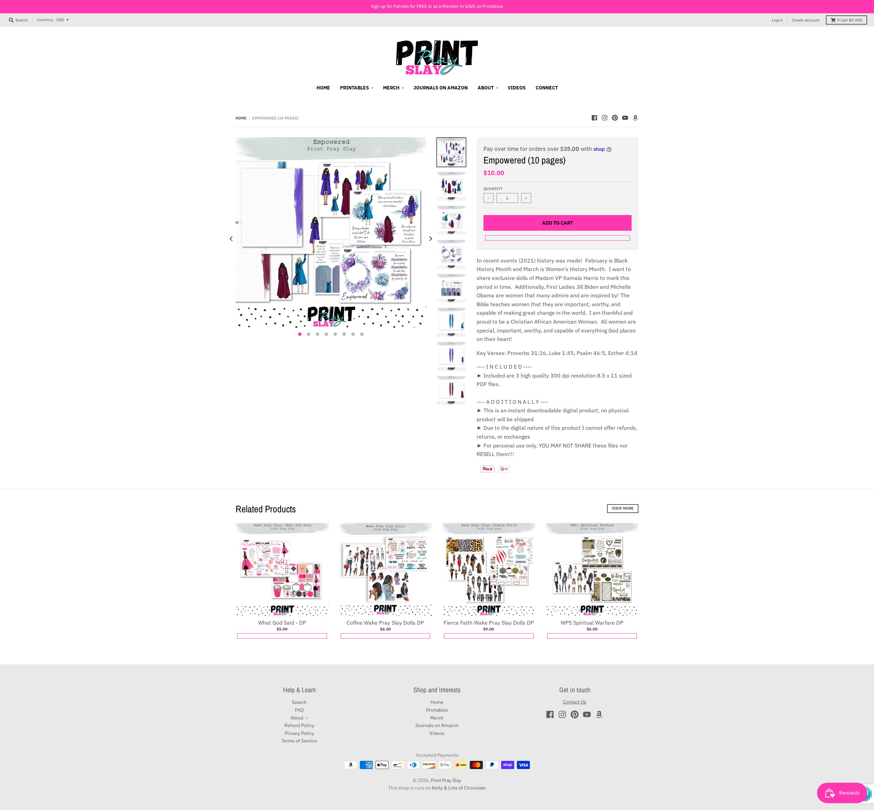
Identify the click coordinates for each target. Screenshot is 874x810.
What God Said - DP (282, 622)
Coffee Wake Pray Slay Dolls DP (385, 622)
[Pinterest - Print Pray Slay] (615, 118)
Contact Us (574, 702)
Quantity (493, 188)
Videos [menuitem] (517, 88)
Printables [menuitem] (354, 88)
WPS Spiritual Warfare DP (592, 622)
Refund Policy (299, 725)
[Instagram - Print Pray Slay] (605, 118)
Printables (437, 710)
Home (241, 118)
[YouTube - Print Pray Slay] (625, 118)
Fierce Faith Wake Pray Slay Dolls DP (488, 622)
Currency (45, 19)
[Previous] (231, 238)
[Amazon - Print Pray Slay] (635, 118)
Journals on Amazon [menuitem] (440, 88)
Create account (805, 20)
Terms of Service (299, 741)
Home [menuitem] (323, 88)
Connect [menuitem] (547, 88)
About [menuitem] (486, 88)
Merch (436, 718)
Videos (437, 733)
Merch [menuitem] (391, 88)
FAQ (299, 710)
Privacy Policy (299, 733)
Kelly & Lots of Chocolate (459, 788)
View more (623, 508)
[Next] (430, 238)
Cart (849, 20)
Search (299, 702)
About (297, 718)
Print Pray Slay (446, 780)
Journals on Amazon (437, 725)
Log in (777, 20)
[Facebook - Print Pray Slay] (594, 118)
